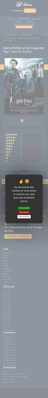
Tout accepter (24, 208)
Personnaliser (24, 217)
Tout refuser (24, 212)
